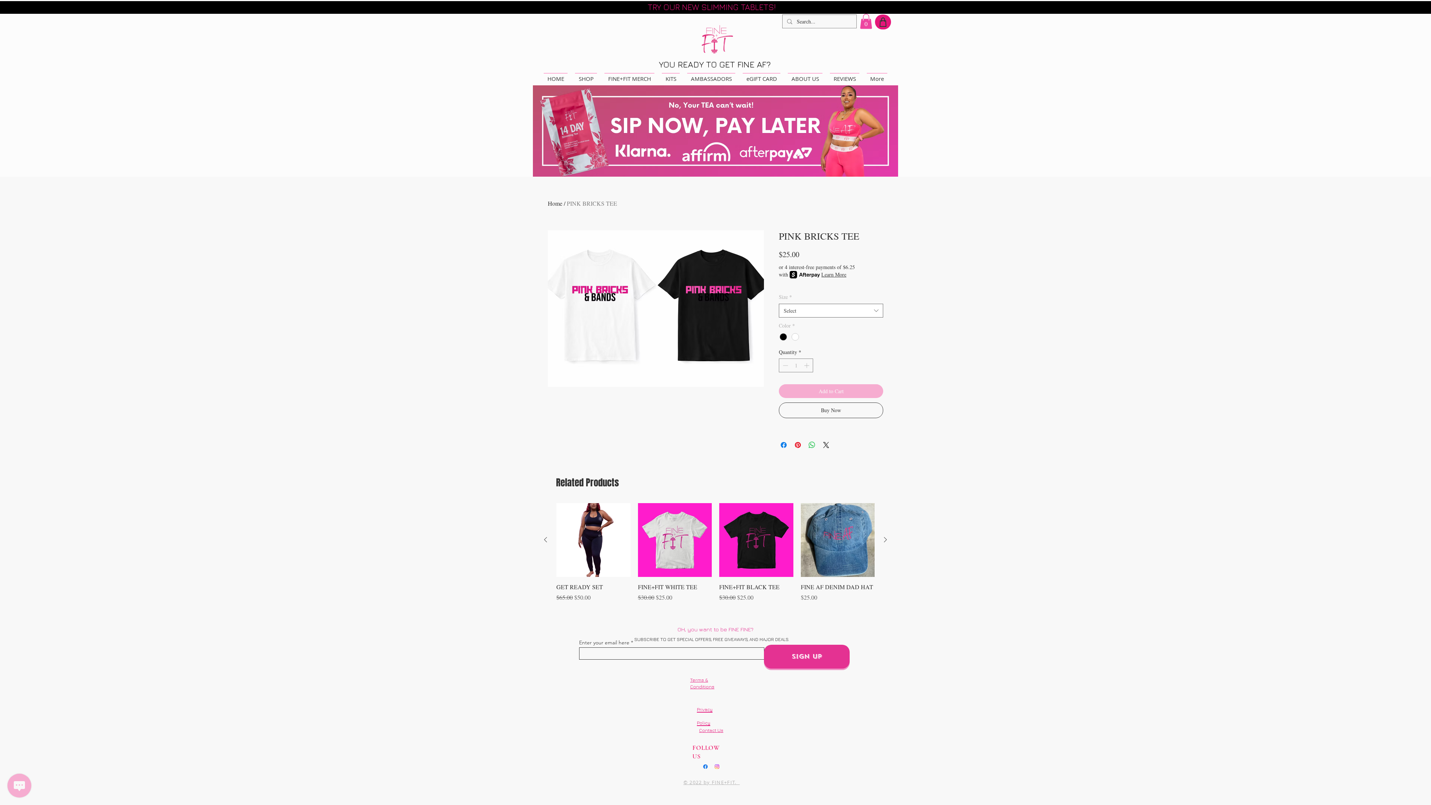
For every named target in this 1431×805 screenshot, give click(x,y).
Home (555, 203)
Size (785, 296)
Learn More (833, 274)
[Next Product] (885, 539)
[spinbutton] (796, 365)
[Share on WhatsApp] (812, 445)
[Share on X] (826, 445)
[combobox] (831, 311)
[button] (866, 21)
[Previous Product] (545, 539)
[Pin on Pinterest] (797, 445)
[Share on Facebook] (783, 445)
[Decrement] (784, 365)
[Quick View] (593, 540)
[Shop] (883, 22)
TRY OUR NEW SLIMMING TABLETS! (712, 7)
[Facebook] (705, 767)
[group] (715, 556)
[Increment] (807, 365)
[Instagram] (717, 767)
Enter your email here (604, 642)
